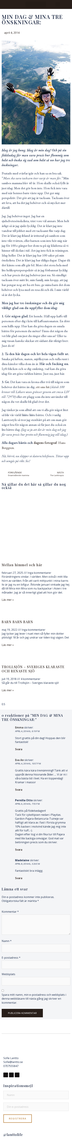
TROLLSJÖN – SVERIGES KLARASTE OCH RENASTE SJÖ (33, 668)
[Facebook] (5, 1075)
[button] (35, 4)
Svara (18, 749)
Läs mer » (8, 600)
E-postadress (11, 957)
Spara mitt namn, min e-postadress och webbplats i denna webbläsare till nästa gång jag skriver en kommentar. (34, 998)
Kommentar (10, 911)
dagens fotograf (45, 442)
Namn (7, 941)
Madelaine (22, 860)
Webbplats (8, 974)
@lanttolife (13, 1134)
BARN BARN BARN (17, 621)
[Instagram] (11, 1075)
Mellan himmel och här (22, 564)
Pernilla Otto (24, 800)
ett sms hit (43, 387)
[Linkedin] (17, 1075)
